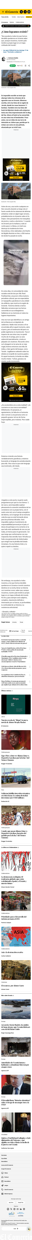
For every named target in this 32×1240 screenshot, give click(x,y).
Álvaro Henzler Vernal (7, 887)
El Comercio (4, 726)
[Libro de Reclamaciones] (20, 1214)
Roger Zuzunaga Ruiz (7, 1033)
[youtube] (18, 1209)
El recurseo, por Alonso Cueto (12, 985)
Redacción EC (5, 801)
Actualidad (4, 1134)
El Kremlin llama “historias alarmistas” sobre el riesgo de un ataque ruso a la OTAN (15, 1102)
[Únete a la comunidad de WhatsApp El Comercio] (13, 65)
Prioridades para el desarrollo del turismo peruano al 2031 (13, 918)
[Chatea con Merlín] (21, 11)
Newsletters (4, 1161)
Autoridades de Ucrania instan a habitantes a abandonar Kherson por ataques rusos (15, 1064)
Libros (3, 716)
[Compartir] (29, 65)
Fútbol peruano (5, 752)
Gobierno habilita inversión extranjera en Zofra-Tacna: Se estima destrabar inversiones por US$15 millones (15, 795)
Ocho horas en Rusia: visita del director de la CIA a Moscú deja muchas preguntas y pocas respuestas (13, 668)
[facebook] (8, 1209)
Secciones (4, 1155)
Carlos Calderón (6, 956)
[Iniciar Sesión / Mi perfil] (29, 11)
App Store (11, 1202)
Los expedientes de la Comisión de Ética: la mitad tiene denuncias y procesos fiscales (13, 675)
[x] (11, 1209)
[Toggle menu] (3, 11)
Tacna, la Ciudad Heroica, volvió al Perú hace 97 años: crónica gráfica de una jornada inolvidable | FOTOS (13, 649)
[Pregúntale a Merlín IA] (29, 1229)
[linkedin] (21, 1209)
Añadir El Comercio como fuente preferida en (15, 25)
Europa (3, 1021)
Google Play (20, 1202)
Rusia (21, 622)
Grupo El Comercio (6, 1169)
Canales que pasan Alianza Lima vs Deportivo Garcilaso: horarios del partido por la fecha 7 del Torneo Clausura (14, 834)
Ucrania (14, 622)
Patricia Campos (6, 922)
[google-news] (24, 1209)
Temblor (14, 17)
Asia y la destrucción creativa (12, 952)
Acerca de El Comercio (7, 1165)
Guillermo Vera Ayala (7, 1148)
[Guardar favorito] (25, 65)
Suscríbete (4, 1158)
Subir (15, 1228)
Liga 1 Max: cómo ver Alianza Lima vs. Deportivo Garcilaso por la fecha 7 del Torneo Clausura (15, 757)
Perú (2, 790)
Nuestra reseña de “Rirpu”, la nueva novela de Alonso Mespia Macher (14, 721)
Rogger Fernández (6, 763)
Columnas (4, 982)
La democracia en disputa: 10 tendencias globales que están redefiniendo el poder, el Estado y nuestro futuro (13, 880)
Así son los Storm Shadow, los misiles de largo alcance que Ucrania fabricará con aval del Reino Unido (15, 1027)
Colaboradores (5, 873)
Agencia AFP (5, 1070)
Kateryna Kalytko (13, 58)
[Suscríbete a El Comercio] (25, 11)
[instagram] (14, 1209)
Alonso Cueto (5, 989)
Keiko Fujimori (20, 17)
